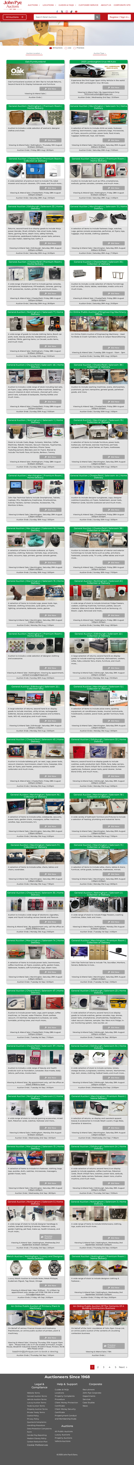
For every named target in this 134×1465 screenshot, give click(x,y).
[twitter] (62, 12)
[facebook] (57, 12)
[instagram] (67, 12)
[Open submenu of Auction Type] (106, 53)
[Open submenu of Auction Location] (42, 53)
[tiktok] (71, 12)
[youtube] (76, 12)
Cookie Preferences (37, 1445)
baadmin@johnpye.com (25, 1351)
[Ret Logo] (13, 2)
